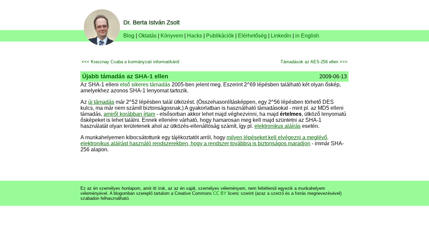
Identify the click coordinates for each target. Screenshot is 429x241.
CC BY (220, 193)
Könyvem (172, 35)
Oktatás (147, 35)
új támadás (101, 102)
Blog (128, 35)
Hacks (194, 35)
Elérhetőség (252, 35)
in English (307, 35)
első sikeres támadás (145, 84)
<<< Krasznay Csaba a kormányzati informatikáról (130, 61)
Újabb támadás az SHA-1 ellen (125, 76)
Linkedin (281, 35)
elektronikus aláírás (277, 126)
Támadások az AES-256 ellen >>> (314, 61)
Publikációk (220, 35)
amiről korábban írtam (129, 114)
